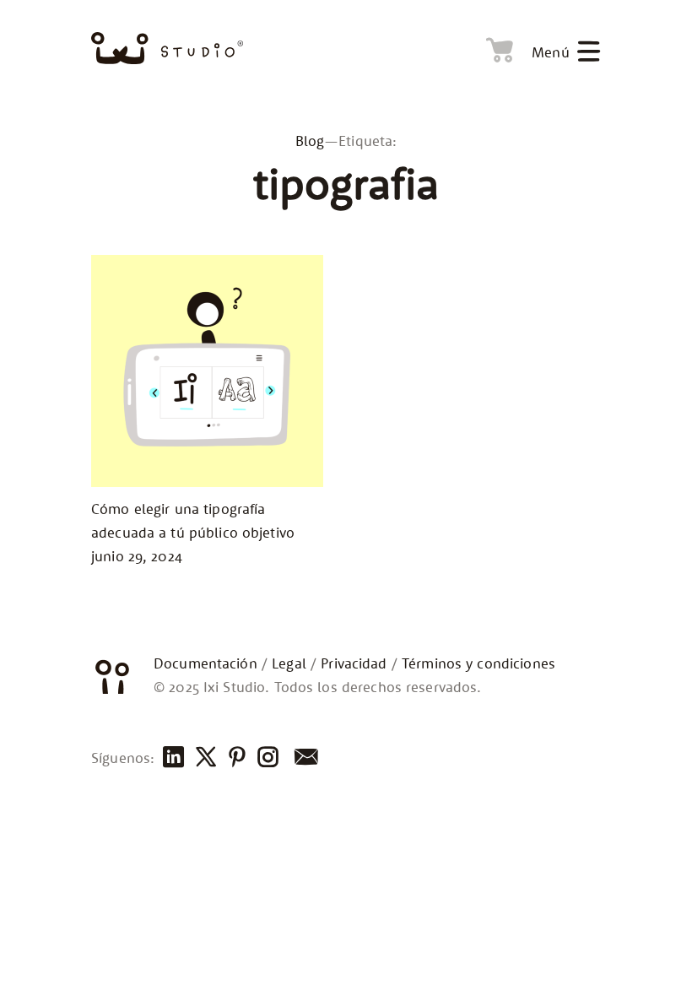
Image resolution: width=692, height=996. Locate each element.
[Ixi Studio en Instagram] (266, 758)
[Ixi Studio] (167, 48)
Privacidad (354, 663)
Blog (310, 141)
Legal (289, 663)
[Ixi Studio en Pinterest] (235, 758)
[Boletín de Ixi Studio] (304, 758)
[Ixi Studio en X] (204, 758)
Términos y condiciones (478, 663)
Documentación (205, 663)
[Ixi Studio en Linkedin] (172, 758)
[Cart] (495, 47)
